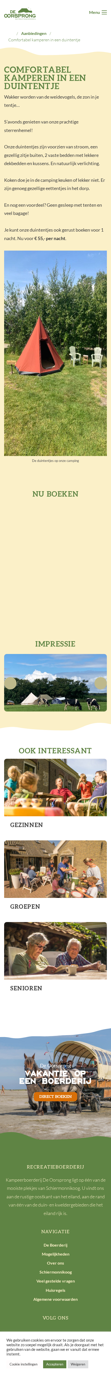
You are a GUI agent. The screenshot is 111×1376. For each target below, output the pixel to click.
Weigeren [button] (78, 1364)
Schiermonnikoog (55, 1271)
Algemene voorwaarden (55, 1299)
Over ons (55, 1262)
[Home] (10, 33)
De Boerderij (55, 1244)
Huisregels (55, 1290)
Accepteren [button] (54, 1364)
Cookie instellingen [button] (23, 1364)
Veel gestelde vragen (55, 1280)
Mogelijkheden (55, 1253)
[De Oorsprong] (20, 13)
